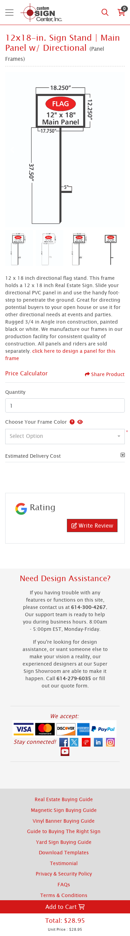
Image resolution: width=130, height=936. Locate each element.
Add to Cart (61, 907)
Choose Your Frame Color (36, 422)
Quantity (15, 392)
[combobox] (65, 436)
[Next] (118, 150)
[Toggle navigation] (9, 12)
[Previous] (12, 150)
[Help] (71, 422)
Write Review (95, 525)
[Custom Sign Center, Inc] (41, 12)
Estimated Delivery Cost (33, 456)
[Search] (105, 12)
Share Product (107, 374)
